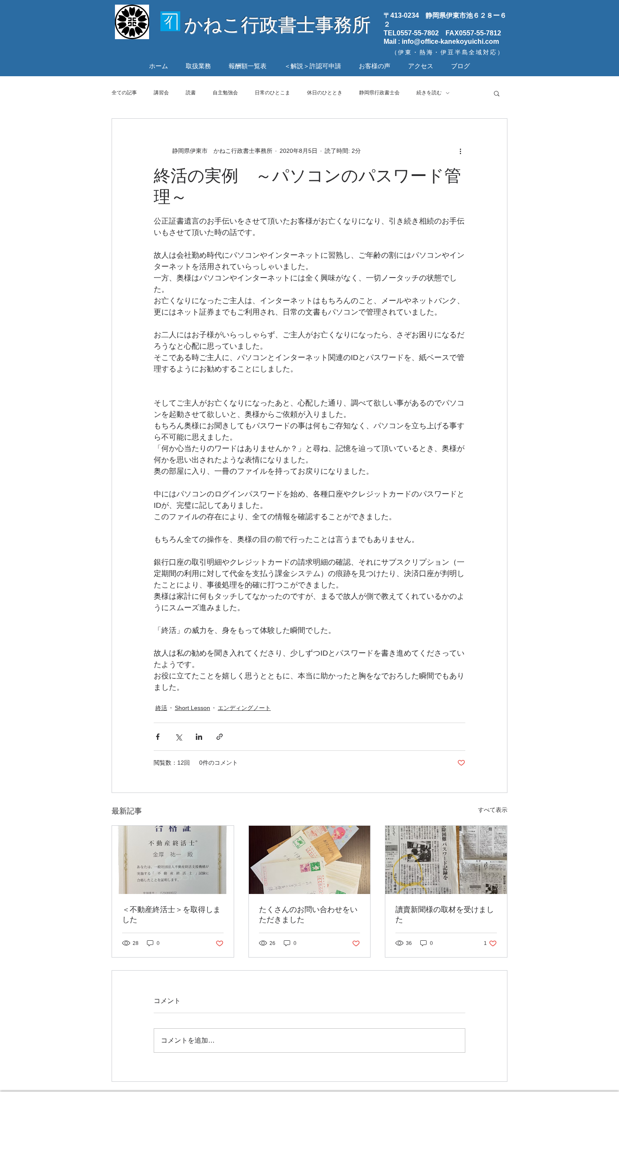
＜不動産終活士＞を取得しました (171, 914)
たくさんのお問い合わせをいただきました (308, 914)
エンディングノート (244, 707)
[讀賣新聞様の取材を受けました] (446, 860)
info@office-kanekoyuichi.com (450, 41)
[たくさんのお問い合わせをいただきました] (310, 860)
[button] (497, 93)
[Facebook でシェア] (158, 737)
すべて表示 (492, 809)
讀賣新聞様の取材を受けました (444, 914)
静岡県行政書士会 (379, 93)
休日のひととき (324, 93)
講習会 (161, 93)
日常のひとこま (272, 93)
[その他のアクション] (460, 151)
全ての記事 (124, 93)
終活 (161, 707)
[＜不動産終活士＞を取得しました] (173, 860)
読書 (191, 93)
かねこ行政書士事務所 (277, 24)
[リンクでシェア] (220, 737)
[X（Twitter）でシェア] (178, 737)
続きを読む (429, 93)
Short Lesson (192, 707)
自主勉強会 (225, 93)
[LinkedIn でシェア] (199, 737)
